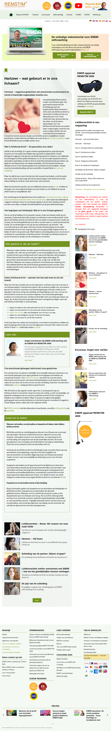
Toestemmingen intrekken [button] (11, 652)
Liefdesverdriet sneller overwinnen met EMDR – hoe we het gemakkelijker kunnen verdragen (90, 132)
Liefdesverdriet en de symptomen (87, 185)
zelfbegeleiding (60, 408)
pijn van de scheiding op (56, 138)
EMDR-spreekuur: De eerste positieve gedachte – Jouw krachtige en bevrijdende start (61, 715)
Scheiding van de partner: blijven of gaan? (44, 554)
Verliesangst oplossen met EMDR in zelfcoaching (97, 393)
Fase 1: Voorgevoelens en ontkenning (89, 148)
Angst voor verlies (16, 312)
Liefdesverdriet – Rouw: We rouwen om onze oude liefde (89, 179)
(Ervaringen (88, 106)
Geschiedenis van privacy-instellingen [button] (11, 648)
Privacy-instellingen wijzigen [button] (11, 644)
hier (17, 327)
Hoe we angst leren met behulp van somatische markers (97, 375)
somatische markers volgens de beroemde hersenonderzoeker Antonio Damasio (36, 198)
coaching (10, 410)
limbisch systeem (32, 378)
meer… (85, 50)
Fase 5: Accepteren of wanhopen (87, 165)
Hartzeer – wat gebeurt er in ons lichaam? (90, 189)
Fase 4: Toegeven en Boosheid (86, 161)
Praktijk (37, 327)
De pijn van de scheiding (34, 583)
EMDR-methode (13, 408)
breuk (56, 186)
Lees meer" (29, 360)
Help (63, 477)
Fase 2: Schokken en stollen (85, 152)
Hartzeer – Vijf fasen (32, 539)
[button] (37, 600)
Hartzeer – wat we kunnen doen (86, 139)
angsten (17, 385)
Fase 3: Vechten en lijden (84, 156)
